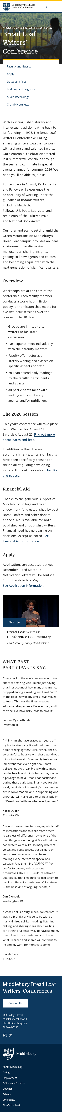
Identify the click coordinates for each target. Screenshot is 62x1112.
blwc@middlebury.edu (15, 1023)
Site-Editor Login (12, 1105)
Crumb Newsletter (19, 104)
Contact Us (15, 1003)
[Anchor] (26, 280)
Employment (10, 1077)
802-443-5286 (10, 1027)
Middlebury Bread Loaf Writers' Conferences (27, 27)
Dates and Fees (17, 81)
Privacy (7, 1094)
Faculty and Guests (19, 66)
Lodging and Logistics (21, 89)
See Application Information (23, 585)
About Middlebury (12, 1066)
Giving (6, 1072)
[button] (46, 7)
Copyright (8, 1088)
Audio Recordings (18, 97)
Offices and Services (14, 1083)
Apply (10, 74)
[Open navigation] (55, 7)
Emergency (9, 1099)
